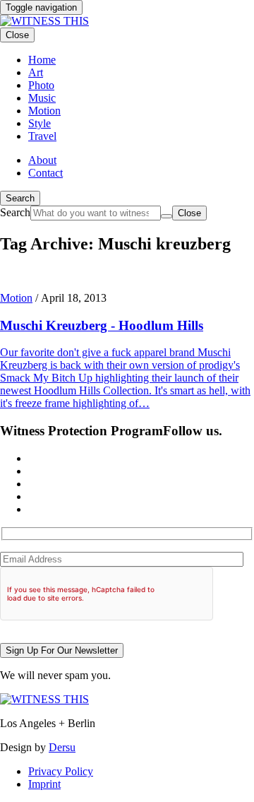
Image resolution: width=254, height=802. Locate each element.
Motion (16, 298)
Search (20, 198)
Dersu (62, 747)
